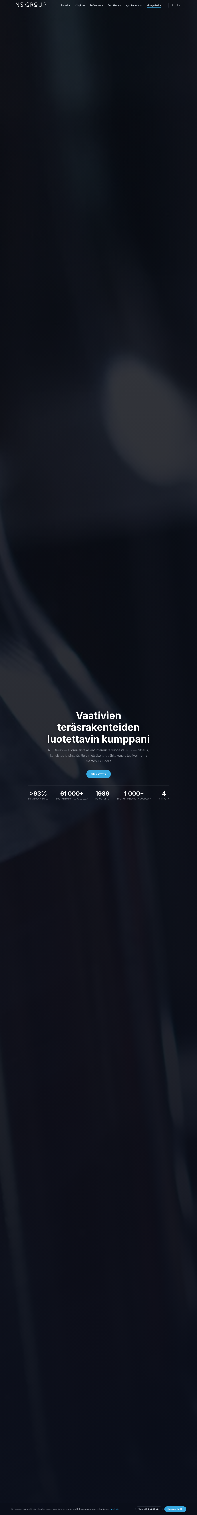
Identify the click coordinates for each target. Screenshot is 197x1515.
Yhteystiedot (154, 5)
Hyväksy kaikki (175, 1509)
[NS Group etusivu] (31, 5)
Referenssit (96, 5)
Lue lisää (114, 1509)
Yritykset (80, 5)
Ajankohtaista (134, 5)
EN (178, 5)
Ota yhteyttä (98, 774)
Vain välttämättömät (149, 1509)
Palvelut (65, 5)
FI (173, 5)
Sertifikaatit (114, 5)
